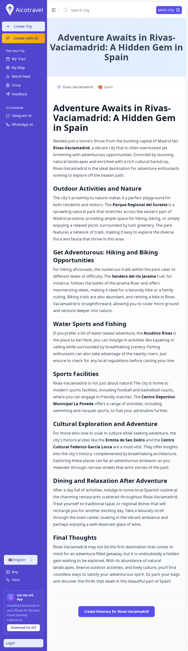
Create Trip (23, 26)
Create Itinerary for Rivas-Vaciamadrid (116, 611)
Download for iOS (23, 628)
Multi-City (166, 10)
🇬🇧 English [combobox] (16, 559)
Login (10, 643)
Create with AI (26, 38)
